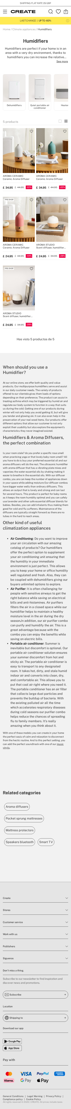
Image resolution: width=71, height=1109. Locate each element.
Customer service (13, 922)
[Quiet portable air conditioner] (40, 88)
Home (6, 29)
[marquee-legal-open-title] (67, 20)
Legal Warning (34, 1096)
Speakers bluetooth (20, 842)
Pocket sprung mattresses (24, 818)
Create (6, 898)
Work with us (10, 934)
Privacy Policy (53, 1096)
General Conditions (13, 1096)
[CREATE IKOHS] (23, 11)
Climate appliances (24, 29)
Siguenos (8, 958)
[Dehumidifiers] (14, 88)
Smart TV (46, 842)
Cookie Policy (33, 1099)
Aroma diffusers (17, 806)
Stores (6, 910)
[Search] (50, 11)
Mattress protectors (20, 830)
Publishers (9, 946)
